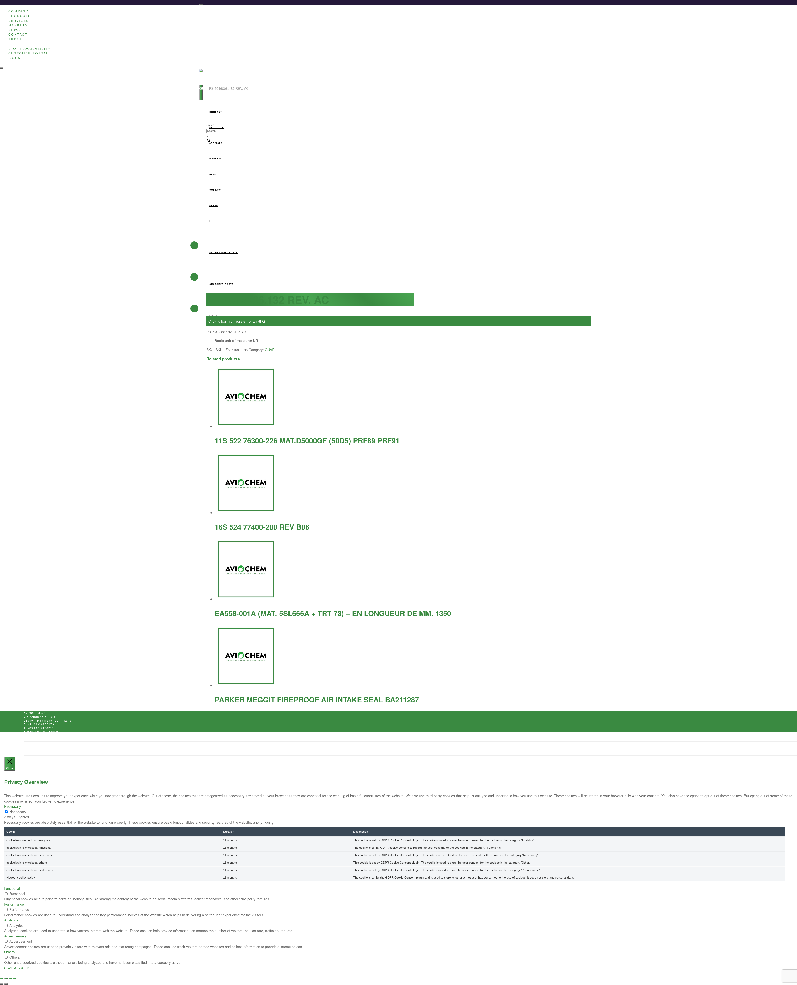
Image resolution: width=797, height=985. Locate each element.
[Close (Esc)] (14, 978)
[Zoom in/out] (1, 978)
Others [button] (9, 951)
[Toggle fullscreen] (6, 978)
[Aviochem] (208, 77)
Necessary (17, 811)
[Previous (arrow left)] (1, 984)
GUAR (204, 88)
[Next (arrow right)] (6, 984)
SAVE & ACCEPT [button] (17, 967)
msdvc (109, 748)
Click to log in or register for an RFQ (236, 321)
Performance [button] (14, 904)
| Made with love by (91, 748)
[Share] (10, 978)
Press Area (31, 748)
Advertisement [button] (15, 936)
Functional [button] (12, 888)
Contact (69, 748)
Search (211, 124)
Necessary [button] (12, 806)
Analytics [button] (11, 920)
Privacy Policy (51, 748)
